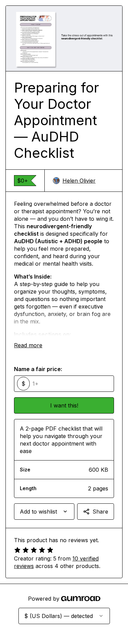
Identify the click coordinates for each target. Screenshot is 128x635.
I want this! (64, 405)
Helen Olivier (79, 180)
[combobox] (44, 511)
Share (100, 511)
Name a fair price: (38, 369)
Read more (28, 345)
